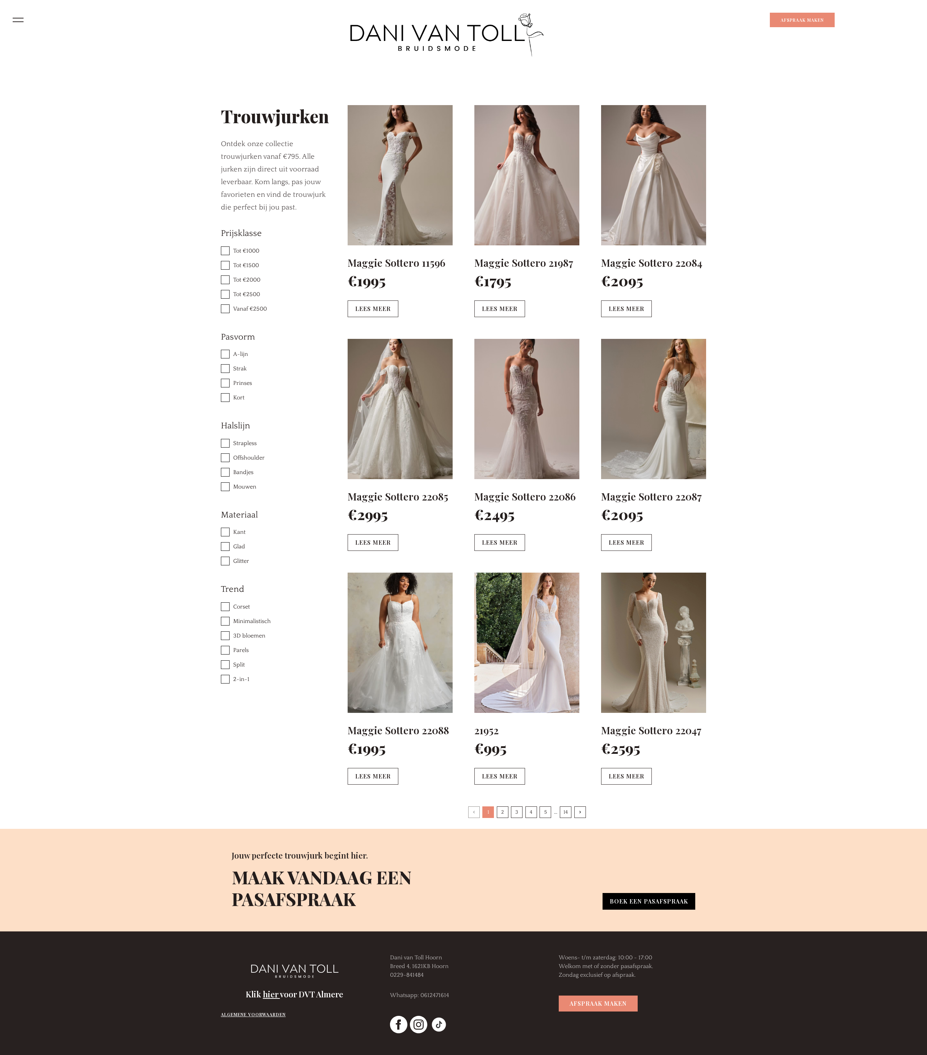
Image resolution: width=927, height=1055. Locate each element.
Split (239, 664)
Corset (241, 606)
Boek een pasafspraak (649, 901)
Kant (239, 532)
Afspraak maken (802, 20)
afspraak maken (598, 1003)
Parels (241, 650)
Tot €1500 (246, 265)
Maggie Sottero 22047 (651, 730)
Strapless (245, 443)
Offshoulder (249, 457)
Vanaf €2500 (250, 309)
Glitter (241, 561)
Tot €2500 (246, 294)
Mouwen (244, 486)
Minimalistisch (252, 621)
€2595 (620, 747)
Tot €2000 (246, 280)
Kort (238, 397)
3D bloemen (249, 635)
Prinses (242, 383)
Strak (240, 368)
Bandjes (243, 472)
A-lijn (240, 354)
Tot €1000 (246, 251)
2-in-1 (241, 679)
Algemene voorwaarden (253, 1014)
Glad (239, 546)
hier (271, 994)
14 (565, 812)
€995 (490, 747)
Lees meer (373, 308)
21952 (486, 730)
